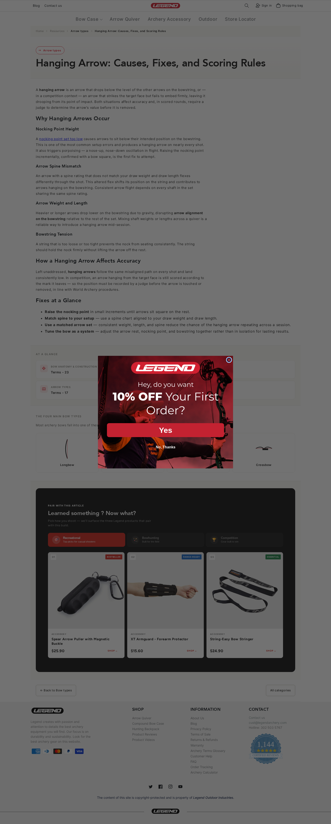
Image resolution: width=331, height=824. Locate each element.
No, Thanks (165, 447)
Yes (165, 430)
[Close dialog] (229, 360)
